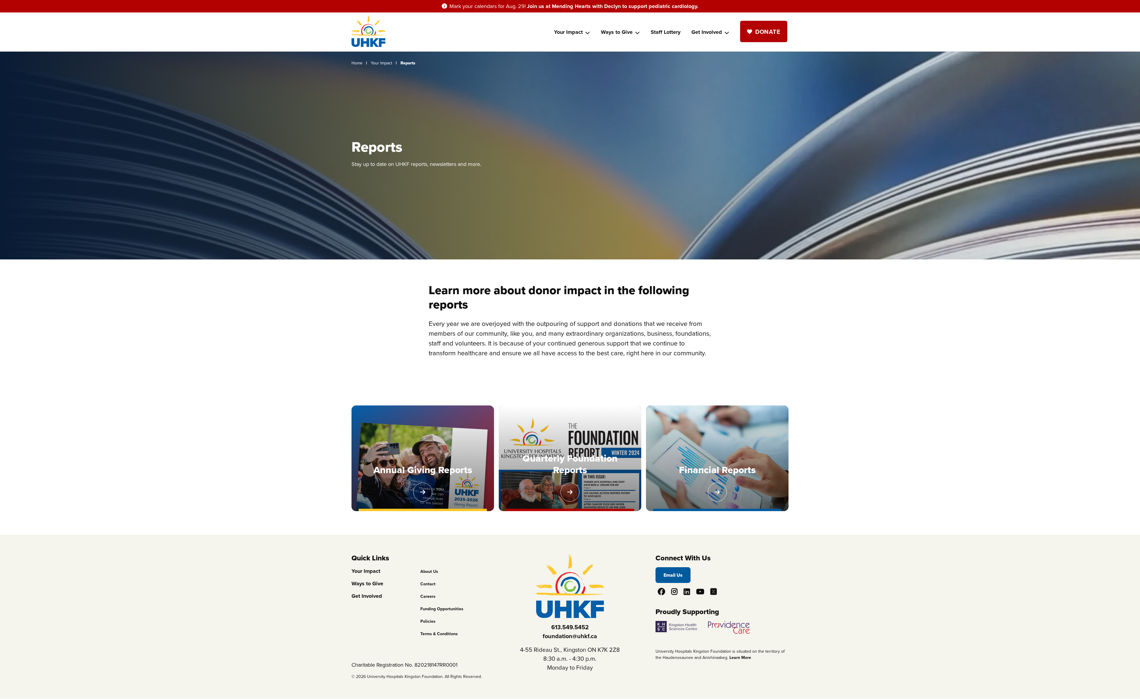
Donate (767, 31)
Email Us (673, 575)
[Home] (368, 45)
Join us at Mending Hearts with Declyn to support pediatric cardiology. (613, 6)
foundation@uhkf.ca (570, 636)
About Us (429, 571)
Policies (428, 621)
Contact (428, 584)
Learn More (740, 657)
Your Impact (568, 32)
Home (357, 63)
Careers (428, 596)
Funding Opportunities (441, 609)
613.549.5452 (570, 627)
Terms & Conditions (439, 634)
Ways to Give (617, 32)
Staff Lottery (665, 32)
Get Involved (706, 32)
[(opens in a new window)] (681, 625)
